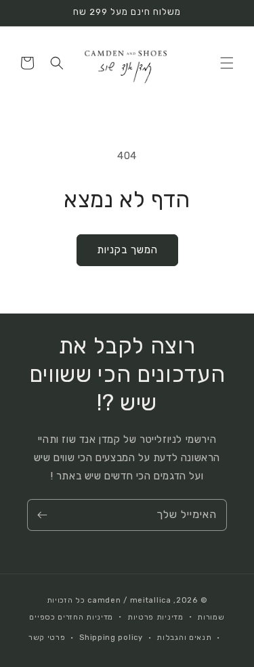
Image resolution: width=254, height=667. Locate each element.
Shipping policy (111, 637)
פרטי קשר (47, 637)
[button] (227, 63)
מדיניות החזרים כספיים (71, 617)
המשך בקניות (127, 250)
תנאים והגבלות (183, 637)
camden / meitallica (128, 600)
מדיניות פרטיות (155, 617)
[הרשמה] (42, 515)
